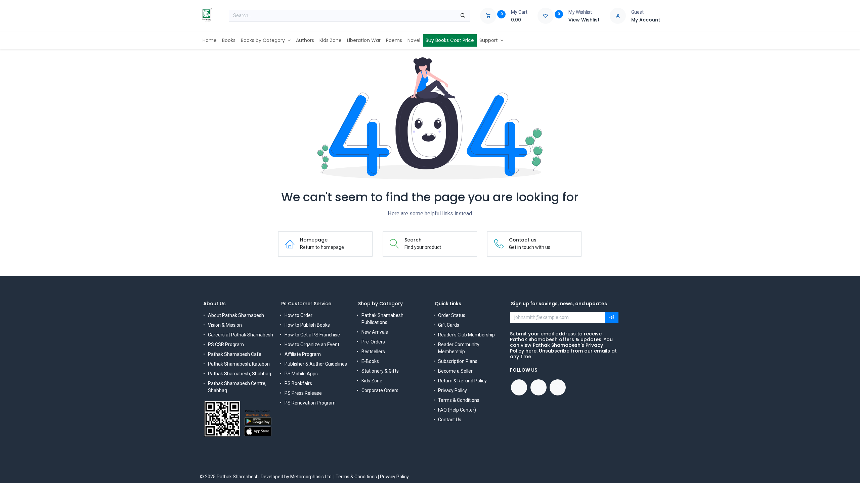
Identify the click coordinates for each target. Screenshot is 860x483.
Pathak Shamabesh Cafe (234, 354)
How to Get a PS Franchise (312, 334)
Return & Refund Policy (462, 380)
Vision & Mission (225, 325)
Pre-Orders (373, 341)
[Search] (463, 15)
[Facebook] (519, 387)
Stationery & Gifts (380, 371)
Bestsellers (373, 351)
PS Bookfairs (298, 383)
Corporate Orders (379, 390)
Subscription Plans (457, 361)
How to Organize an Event (312, 344)
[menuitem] (209, 40)
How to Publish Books (307, 325)
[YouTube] (538, 387)
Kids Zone (371, 380)
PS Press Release (303, 393)
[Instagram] (558, 387)
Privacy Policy (452, 390)
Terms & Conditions (458, 400)
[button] (611, 317)
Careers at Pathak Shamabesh (240, 334)
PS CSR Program (226, 344)
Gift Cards (448, 325)
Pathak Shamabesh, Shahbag (239, 373)
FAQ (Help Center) (457, 410)
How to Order (298, 315)
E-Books (370, 361)
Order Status (451, 315)
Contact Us (449, 419)
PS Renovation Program (310, 403)
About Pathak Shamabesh (236, 315)
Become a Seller (455, 371)
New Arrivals (374, 332)
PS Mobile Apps (301, 373)
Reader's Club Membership (466, 334)
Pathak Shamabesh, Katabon (239, 364)
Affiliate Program (303, 354)
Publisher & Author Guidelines (316, 364)
